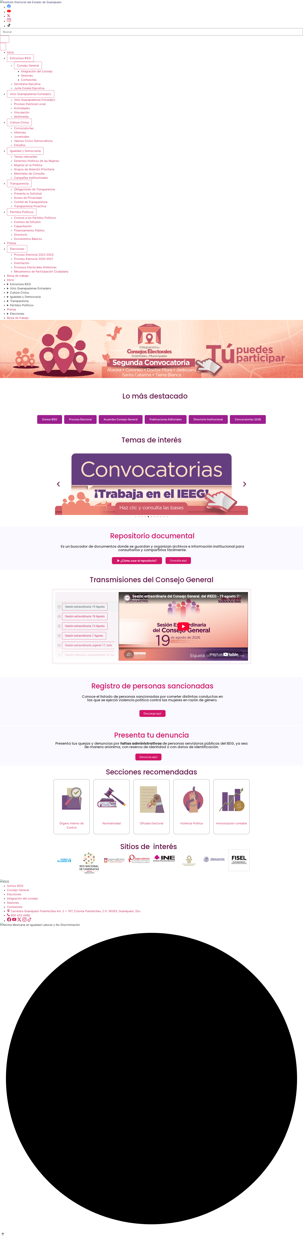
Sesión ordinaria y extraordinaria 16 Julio (90, 655)
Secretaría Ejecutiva (27, 84)
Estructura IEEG (20, 58)
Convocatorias (23, 128)
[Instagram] (9, 21)
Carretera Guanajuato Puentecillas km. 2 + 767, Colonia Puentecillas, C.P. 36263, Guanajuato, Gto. (76, 911)
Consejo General (18, 890)
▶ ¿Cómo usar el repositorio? (137, 560)
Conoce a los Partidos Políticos (35, 217)
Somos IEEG (49, 419)
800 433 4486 (20, 915)
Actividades (22, 108)
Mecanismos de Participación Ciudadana (41, 271)
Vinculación (21, 112)
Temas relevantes (25, 156)
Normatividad (112, 823)
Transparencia (19, 183)
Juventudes (21, 136)
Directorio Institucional (208, 419)
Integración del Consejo (37, 71)
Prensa (11, 243)
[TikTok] (9, 26)
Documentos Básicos (28, 239)
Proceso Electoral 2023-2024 (33, 254)
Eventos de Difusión (27, 222)
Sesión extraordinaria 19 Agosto (85, 606)
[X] (8, 16)
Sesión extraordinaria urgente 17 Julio (88, 645)
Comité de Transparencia (30, 202)
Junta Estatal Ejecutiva (29, 88)
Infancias (20, 132)
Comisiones (28, 79)
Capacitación (23, 226)
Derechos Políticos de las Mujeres (36, 161)
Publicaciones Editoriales (166, 419)
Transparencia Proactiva (30, 206)
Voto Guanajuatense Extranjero (30, 94)
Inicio (10, 52)
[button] (58, 484)
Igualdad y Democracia (25, 151)
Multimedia (21, 116)
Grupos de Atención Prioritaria (34, 169)
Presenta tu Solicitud (28, 193)
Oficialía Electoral (151, 823)
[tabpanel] (183, 626)
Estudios (19, 145)
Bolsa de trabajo (18, 275)
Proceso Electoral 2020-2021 (33, 259)
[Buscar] (4, 39)
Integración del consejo (22, 898)
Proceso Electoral (80, 419)
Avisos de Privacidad (28, 197)
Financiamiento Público (29, 230)
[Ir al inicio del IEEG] (31, 2)
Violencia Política (191, 823)
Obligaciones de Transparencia (34, 189)
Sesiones (27, 75)
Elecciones (17, 249)
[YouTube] (9, 12)
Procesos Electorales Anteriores (35, 267)
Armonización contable (231, 823)
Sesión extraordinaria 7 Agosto (84, 635)
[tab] (87, 607)
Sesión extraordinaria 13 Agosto (85, 626)
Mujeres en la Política (28, 165)
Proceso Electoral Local (30, 104)
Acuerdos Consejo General (121, 419)
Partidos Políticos (21, 212)
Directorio (20, 234)
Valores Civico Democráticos (33, 141)
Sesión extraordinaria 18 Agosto (85, 616)
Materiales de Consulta (29, 173)
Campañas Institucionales (31, 177)
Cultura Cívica (19, 122)
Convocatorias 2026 (248, 419)
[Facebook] (9, 7)
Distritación (21, 263)
